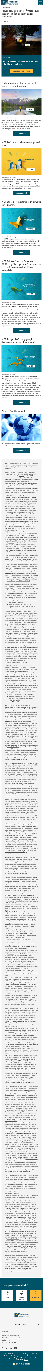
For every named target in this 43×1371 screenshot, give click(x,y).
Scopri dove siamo (21, 71)
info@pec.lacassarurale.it (12, 1338)
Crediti (26, 1360)
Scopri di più (21, 134)
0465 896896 (12, 1340)
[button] (40, 2)
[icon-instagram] (6, 1348)
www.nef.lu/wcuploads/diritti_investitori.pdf (18, 581)
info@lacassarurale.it (13, 1335)
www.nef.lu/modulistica (13, 492)
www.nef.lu (21, 476)
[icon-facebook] (2, 1348)
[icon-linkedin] (11, 1348)
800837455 (12, 1343)
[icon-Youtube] (15, 1348)
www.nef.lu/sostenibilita (11, 530)
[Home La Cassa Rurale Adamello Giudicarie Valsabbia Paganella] (9, 2)
